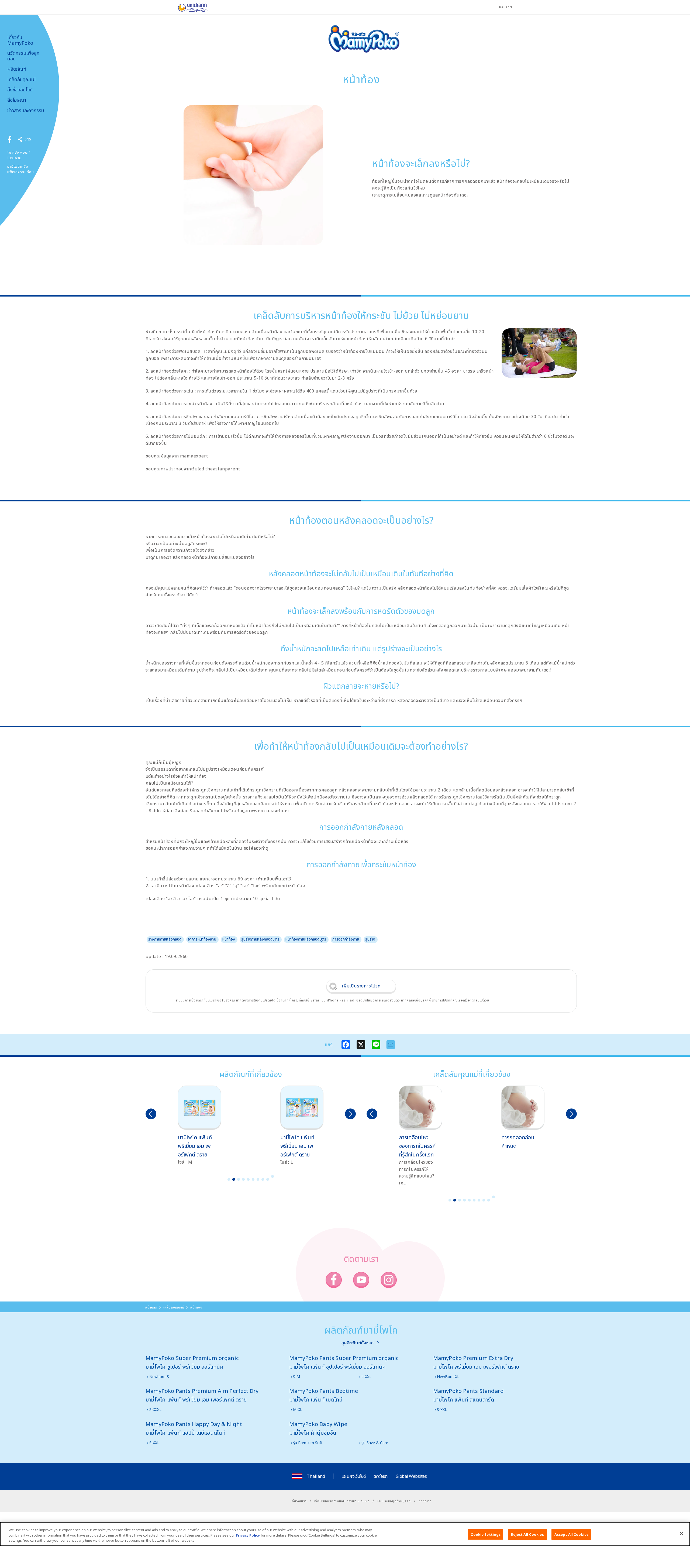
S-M (296, 1376)
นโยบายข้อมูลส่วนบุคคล (394, 1501)
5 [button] (248, 1179)
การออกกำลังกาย (345, 939)
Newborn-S (159, 1376)
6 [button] (253, 1179)
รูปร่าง (370, 939)
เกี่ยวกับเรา (298, 1501)
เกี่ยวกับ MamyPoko (20, 40)
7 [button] (258, 1179)
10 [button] (272, 1176)
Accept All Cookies (571, 1534)
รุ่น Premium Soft (308, 1442)
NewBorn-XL (448, 1376)
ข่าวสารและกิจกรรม (25, 110)
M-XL (297, 1409)
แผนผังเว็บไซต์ (353, 1476)
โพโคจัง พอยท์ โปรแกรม (18, 155)
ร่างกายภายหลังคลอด (164, 939)
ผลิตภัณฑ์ (16, 69)
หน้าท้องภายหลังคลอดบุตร (305, 939)
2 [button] (233, 1179)
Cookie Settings (486, 1534)
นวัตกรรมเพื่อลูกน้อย (23, 55)
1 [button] (229, 1179)
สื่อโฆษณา (16, 100)
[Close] (681, 1533)
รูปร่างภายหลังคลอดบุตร (260, 939)
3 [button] (238, 1179)
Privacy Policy (248, 1535)
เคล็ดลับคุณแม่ (21, 79)
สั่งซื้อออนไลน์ (20, 90)
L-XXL (366, 1376)
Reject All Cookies (527, 1534)
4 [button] (243, 1179)
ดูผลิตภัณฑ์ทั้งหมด (357, 1343)
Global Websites (411, 1476)
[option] (199, 1126)
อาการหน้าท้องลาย (202, 939)
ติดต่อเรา (381, 1476)
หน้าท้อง (228, 939)
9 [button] (267, 1179)
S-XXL (442, 1409)
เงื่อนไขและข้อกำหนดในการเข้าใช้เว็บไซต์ (342, 1501)
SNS (28, 139)
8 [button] (263, 1179)
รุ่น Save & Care (374, 1442)
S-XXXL (155, 1409)
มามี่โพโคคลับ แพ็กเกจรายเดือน (20, 169)
